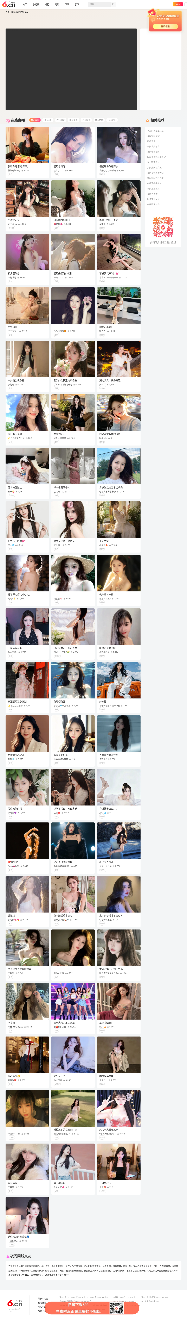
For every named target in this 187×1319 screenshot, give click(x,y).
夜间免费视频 (153, 151)
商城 (57, 4)
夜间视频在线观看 (155, 177)
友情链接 (42, 1302)
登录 (178, 4)
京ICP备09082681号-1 (99, 1297)
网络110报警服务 (66, 1305)
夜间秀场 (151, 141)
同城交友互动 (153, 199)
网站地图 (42, 1307)
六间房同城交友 (154, 167)
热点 (13, 11)
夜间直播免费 (153, 188)
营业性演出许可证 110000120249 (154, 1297)
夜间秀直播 (152, 193)
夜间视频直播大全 (155, 172)
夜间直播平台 (153, 146)
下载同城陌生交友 (155, 130)
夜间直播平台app (155, 183)
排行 (47, 4)
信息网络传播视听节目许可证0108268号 (75, 1301)
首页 (24, 4)
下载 (67, 4)
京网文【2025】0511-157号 (124, 1297)
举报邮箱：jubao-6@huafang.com (126, 1305)
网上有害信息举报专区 (150, 1301)
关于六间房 (43, 1298)
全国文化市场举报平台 (99, 1305)
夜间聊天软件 (153, 204)
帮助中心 (42, 1311)
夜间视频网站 (153, 135)
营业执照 (62, 1297)
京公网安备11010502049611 (124, 1301)
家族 (77, 4)
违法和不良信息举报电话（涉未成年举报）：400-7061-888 (82, 1309)
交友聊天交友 (153, 162)
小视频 (35, 4)
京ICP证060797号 (78, 1297)
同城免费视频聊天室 (156, 156)
